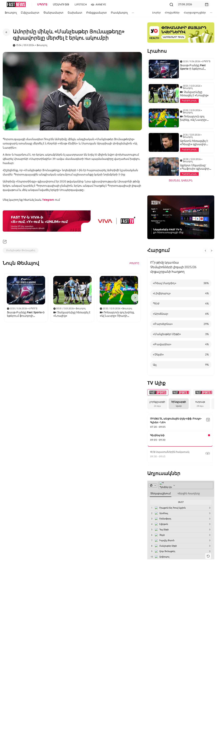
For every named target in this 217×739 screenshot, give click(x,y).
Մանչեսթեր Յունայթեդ (20, 250)
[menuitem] (42, 4)
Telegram (48, 200)
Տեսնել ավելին (181, 180)
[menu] (101, 4)
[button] (206, 4)
